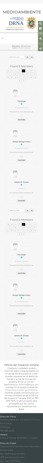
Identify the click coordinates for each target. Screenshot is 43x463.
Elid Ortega (22, 101)
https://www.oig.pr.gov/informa (21, 390)
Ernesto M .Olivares (21, 182)
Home (14, 48)
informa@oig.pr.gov (28, 384)
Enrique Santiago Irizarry (21, 142)
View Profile (21, 119)
